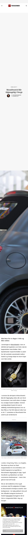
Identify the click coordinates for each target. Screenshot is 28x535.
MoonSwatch (15, 344)
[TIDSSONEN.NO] (13, 6)
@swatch (9, 496)
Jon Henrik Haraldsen (17, 95)
